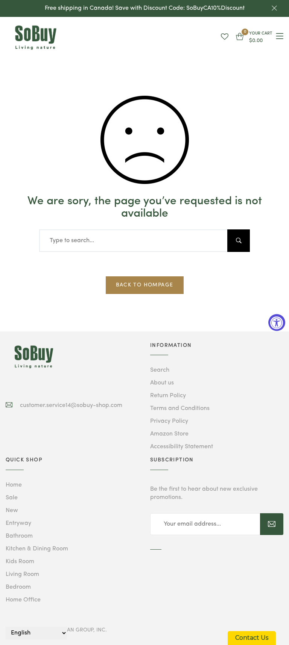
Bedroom (18, 587)
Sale (12, 498)
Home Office (23, 600)
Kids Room (20, 562)
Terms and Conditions (180, 408)
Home (14, 485)
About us (162, 383)
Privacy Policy (169, 421)
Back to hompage (144, 285)
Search (159, 370)
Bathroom (19, 536)
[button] (254, 37)
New (12, 511)
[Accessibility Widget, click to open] (276, 322)
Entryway (18, 523)
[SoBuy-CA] (34, 357)
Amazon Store (169, 434)
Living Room (22, 574)
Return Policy (168, 396)
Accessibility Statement (181, 447)
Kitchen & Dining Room (37, 549)
